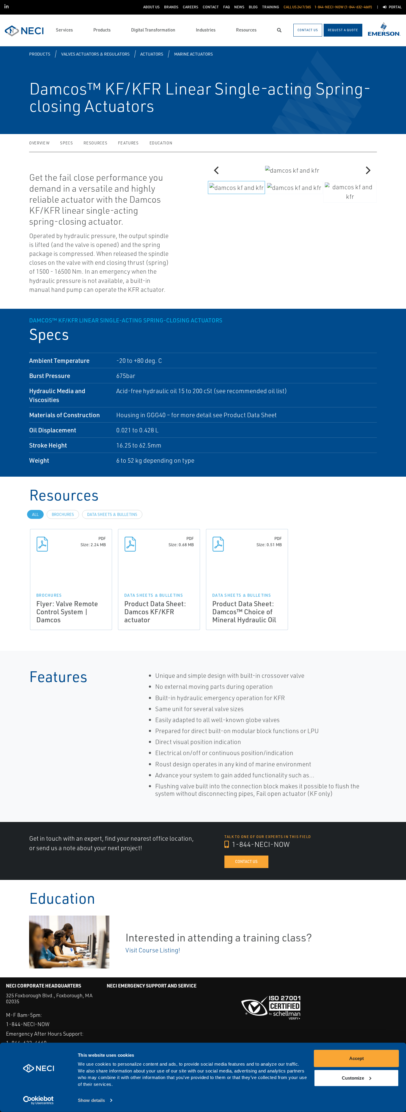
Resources (95, 143)
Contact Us (246, 861)
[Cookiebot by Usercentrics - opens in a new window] (38, 1100)
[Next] (367, 170)
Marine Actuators (193, 53)
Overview (39, 143)
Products (39, 53)
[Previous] (217, 170)
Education (161, 143)
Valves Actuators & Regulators (95, 53)
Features (128, 143)
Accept (356, 1058)
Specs (66, 143)
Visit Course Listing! (152, 950)
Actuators (151, 53)
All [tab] (35, 514)
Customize (353, 1077)
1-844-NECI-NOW (260, 844)
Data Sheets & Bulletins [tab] (112, 514)
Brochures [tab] (63, 514)
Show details (91, 1100)
